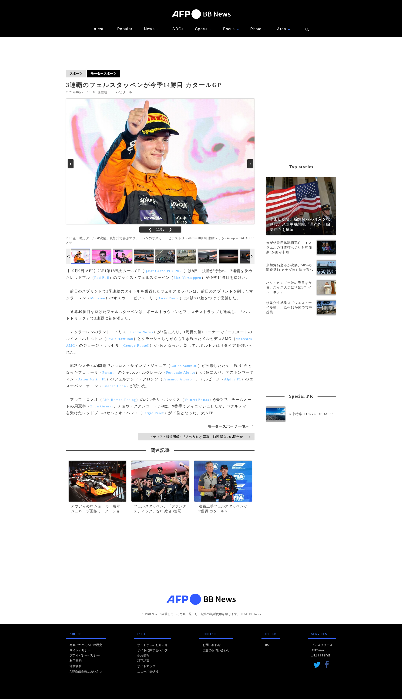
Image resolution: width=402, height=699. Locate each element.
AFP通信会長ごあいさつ (86, 671)
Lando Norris (141, 332)
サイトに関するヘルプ (152, 650)
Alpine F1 (232, 379)
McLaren (97, 298)
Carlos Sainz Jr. (184, 366)
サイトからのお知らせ (152, 645)
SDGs (178, 28)
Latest (98, 28)
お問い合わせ (212, 645)
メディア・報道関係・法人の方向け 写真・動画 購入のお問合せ (200, 437)
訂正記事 (143, 660)
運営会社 (76, 666)
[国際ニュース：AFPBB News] (201, 14)
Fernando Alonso (180, 372)
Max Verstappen (187, 278)
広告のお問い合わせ (216, 650)
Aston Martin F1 (92, 379)
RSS (267, 645)
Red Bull (101, 278)
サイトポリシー (80, 650)
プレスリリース (321, 645)
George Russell (136, 345)
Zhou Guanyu (102, 406)
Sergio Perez (153, 413)
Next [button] (252, 256)
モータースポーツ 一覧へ (230, 426)
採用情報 (143, 655)
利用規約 (76, 660)
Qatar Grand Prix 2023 (164, 271)
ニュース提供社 (147, 671)
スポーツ (76, 73)
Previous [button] (68, 256)
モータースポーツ (103, 73)
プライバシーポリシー (85, 655)
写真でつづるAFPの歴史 (86, 645)
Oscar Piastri (168, 298)
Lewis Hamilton (120, 339)
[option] (80, 256)
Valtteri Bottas (196, 400)
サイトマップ (146, 666)
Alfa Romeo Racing (119, 400)
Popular (124, 28)
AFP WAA (317, 650)
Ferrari (108, 372)
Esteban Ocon (114, 386)
